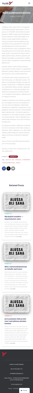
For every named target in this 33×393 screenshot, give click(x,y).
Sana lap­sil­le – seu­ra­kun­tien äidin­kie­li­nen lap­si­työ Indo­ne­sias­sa (16, 379)
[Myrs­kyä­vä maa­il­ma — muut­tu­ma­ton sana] (16, 201)
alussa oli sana (10, 159)
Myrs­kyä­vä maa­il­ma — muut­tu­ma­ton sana (14, 217)
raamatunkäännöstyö (8, 163)
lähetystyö (18, 159)
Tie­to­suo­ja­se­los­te (16, 384)
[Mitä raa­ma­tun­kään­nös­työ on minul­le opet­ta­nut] (16, 251)
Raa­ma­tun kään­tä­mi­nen (16, 364)
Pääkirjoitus (13, 156)
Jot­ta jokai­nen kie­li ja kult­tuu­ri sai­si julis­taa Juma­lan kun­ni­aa (16, 321)
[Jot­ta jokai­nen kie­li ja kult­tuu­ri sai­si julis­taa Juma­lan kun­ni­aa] (16, 303)
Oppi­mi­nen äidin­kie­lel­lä (16, 373)
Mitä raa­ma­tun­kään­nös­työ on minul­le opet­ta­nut (16, 268)
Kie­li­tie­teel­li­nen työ (16, 369)
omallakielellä (26, 159)
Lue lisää (18, 236)
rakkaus (18, 163)
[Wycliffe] (8, 3)
